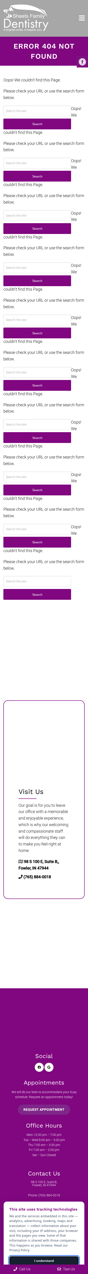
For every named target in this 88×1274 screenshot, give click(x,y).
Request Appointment (44, 1109)
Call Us (24, 1269)
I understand (44, 1261)
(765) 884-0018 (37, 876)
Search (37, 594)
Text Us (68, 1269)
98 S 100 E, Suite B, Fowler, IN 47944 (44, 1183)
